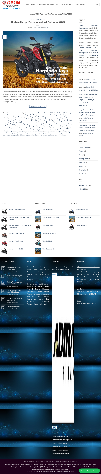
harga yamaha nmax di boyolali (34, 131)
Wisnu (46, 27)
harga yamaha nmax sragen (33, 133)
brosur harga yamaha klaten (34, 113)
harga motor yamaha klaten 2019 (28, 121)
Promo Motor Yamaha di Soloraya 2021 (15, 299)
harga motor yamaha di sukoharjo (23, 119)
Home (27, 5)
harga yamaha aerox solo (47, 123)
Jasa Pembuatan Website (52, 469)
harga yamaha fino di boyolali (24, 125)
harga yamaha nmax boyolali (17, 131)
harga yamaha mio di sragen (27, 129)
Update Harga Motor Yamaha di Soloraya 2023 (38, 22)
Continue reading (38, 106)
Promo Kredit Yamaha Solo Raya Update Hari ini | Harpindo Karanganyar (88, 97)
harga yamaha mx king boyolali (44, 129)
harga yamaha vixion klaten (58, 135)
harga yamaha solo (44, 135)
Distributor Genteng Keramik (13, 467)
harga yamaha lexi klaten (30, 127)
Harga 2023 (41, 5)
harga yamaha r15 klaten (18, 135)
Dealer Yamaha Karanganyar (86, 104)
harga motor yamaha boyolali (16, 117)
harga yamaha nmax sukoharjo (50, 133)
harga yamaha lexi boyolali (14, 127)
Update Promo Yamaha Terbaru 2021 (14, 283)
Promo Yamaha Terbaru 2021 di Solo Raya (14, 291)
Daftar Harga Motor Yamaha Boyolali (53, 113)
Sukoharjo (82, 170)
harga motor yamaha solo (46, 121)
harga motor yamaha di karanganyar (53, 117)
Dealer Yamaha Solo (87, 47)
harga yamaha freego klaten (41, 125)
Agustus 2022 (83, 185)
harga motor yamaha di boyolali (34, 117)
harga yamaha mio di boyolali (59, 127)
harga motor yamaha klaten (11, 121)
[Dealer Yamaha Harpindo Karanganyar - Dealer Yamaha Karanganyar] (11, 5)
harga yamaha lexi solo (43, 127)
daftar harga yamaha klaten (46, 115)
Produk (33, 5)
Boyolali (81, 174)
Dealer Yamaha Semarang (12, 464)
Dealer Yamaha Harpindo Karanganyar (50, 471)
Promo (81, 151)
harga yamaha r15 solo (32, 135)
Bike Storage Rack (58, 467)
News (63, 5)
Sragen (81, 166)
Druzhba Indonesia (38, 469)
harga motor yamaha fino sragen (42, 119)
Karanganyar (83, 159)
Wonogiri (82, 162)
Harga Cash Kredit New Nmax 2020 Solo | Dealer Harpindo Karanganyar (87, 112)
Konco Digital (64, 469)
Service (82, 5)
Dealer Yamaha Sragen (14, 276)
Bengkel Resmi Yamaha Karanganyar (14, 268)
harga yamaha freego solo (56, 125)
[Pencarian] (97, 5)
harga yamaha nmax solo (18, 133)
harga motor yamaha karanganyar (61, 119)
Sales (77, 5)
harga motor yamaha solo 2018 (63, 121)
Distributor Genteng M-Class (31, 467)
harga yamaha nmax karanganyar (53, 131)
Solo (43, 19)
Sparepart (69, 5)
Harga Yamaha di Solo (9, 125)
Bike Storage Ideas (46, 467)
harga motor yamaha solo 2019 (12, 123)
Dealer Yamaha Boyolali (86, 134)
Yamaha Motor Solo (13, 306)
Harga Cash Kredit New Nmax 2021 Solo (88, 80)
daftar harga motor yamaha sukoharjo (27, 115)
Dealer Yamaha (52, 5)
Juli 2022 (82, 189)
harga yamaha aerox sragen (62, 123)
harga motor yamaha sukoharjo (30, 123)
